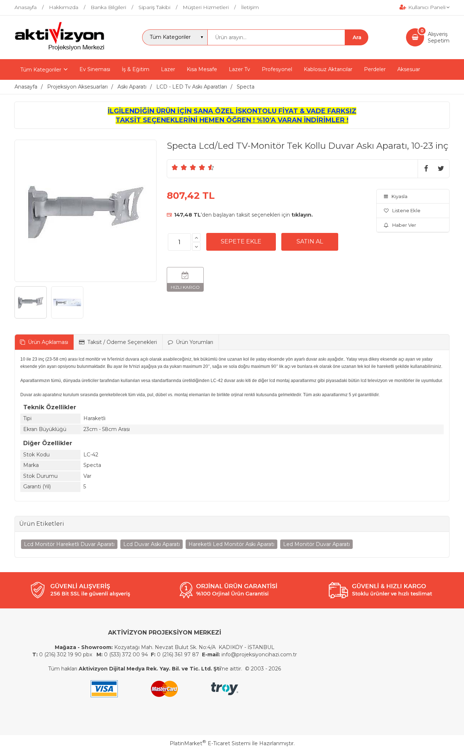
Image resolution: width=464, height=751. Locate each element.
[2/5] (179, 167)
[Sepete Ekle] (241, 241)
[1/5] (174, 167)
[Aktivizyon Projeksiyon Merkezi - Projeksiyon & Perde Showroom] (59, 49)
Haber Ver (404, 225)
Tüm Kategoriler (40, 69)
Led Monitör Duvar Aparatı (316, 544)
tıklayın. (302, 215)
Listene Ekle (406, 210)
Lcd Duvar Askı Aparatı (151, 544)
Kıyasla (399, 196)
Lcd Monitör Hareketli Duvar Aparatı (69, 544)
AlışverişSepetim (439, 37)
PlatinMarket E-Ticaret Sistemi (210, 743)
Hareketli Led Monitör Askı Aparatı (231, 544)
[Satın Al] (309, 241)
